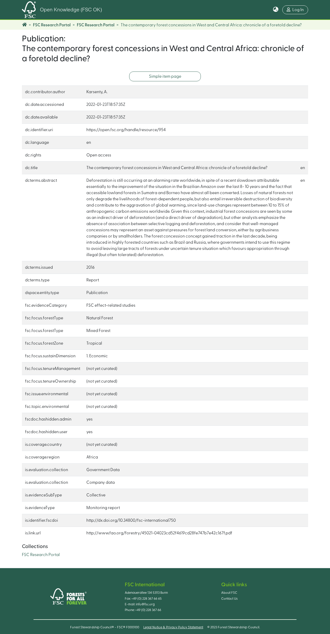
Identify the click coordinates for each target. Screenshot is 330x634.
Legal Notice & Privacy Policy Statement (173, 627)
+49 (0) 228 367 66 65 (146, 598)
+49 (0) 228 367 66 (148, 610)
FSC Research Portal (52, 25)
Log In (298, 10)
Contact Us (229, 598)
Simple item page (165, 76)
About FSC (229, 592)
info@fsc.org (145, 604)
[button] (275, 10)
